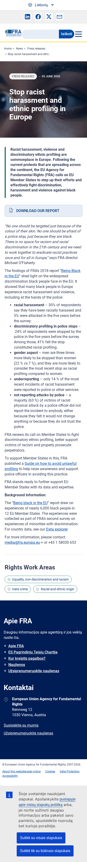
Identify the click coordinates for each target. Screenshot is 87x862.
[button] (27, 16)
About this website (14, 771)
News (19, 48)
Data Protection (70, 771)
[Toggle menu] (78, 34)
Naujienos (16, 664)
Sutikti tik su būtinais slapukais (45, 851)
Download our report (37, 211)
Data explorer (57, 529)
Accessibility (10, 776)
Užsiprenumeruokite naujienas (33, 671)
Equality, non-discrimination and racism (40, 579)
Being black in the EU (30, 503)
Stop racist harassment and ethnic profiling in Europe (41, 54)
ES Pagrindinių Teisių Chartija (33, 652)
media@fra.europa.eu (22, 542)
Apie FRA (16, 646)
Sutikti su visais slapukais (41, 838)
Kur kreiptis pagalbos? (26, 658)
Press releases (36, 48)
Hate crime (20, 589)
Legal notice (33, 771)
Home (8, 48)
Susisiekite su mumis (21, 725)
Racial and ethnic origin (57, 589)
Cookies (50, 771)
